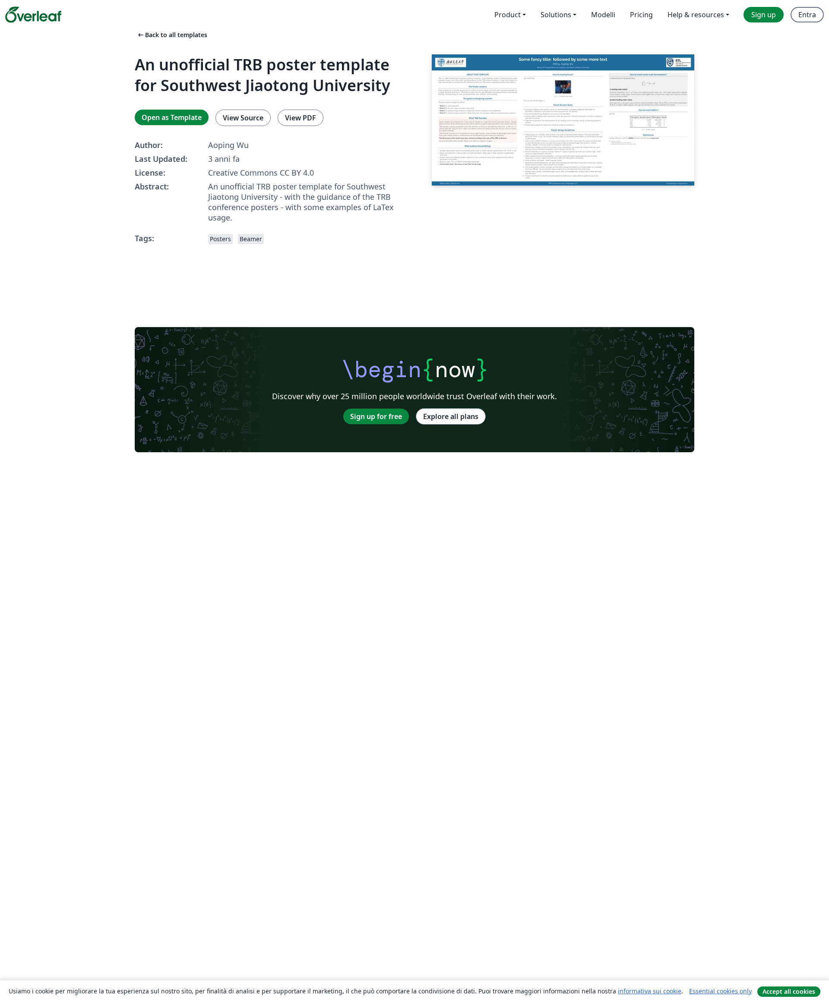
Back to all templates (171, 35)
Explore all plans (450, 416)
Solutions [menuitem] (556, 14)
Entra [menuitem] (807, 14)
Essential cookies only (720, 991)
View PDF (300, 118)
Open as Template (172, 117)
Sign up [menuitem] (763, 14)
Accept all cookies (789, 991)
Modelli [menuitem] (603, 14)
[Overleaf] (33, 14)
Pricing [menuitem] (641, 14)
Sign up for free (376, 416)
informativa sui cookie (649, 991)
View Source (243, 118)
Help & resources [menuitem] (696, 14)
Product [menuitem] (507, 14)
